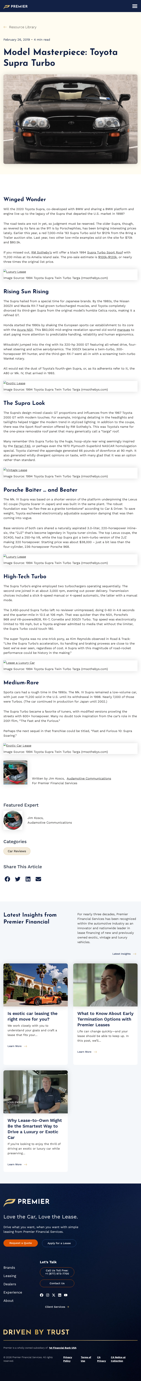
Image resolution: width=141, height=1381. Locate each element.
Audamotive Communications (89, 778)
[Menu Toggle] (135, 6)
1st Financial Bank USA (62, 1347)
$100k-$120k (107, 257)
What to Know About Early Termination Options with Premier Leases (105, 1019)
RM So (36, 252)
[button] (7, 879)
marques (123, 329)
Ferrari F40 (22, 446)
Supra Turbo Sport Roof (105, 252)
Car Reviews (17, 851)
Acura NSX (25, 329)
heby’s (47, 252)
